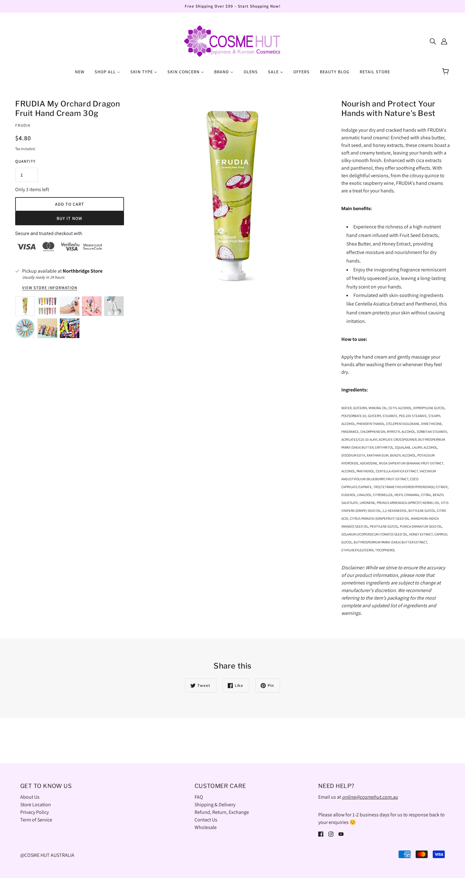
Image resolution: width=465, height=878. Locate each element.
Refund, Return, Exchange (222, 812)
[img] (432, 41)
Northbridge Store (82, 271)
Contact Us (206, 819)
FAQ (199, 797)
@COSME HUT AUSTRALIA (47, 855)
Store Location (35, 804)
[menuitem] (80, 71)
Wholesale (206, 827)
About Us (30, 797)
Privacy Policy (34, 812)
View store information (49, 288)
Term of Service (36, 819)
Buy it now (69, 218)
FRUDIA (22, 125)
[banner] (232, 40)
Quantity (25, 161)
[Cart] (446, 72)
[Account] (444, 41)
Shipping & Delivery (215, 804)
